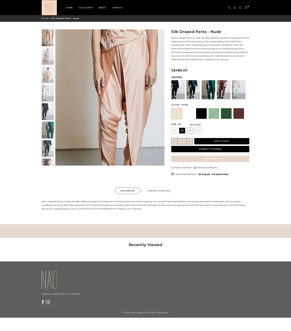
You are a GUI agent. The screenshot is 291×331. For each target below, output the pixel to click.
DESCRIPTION (127, 190)
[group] (109, 97)
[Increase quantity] (190, 141)
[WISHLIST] (240, 7)
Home (45, 18)
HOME (69, 7)
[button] (161, 98)
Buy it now (210, 159)
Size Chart (195, 124)
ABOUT (102, 7)
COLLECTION (85, 7)
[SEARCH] (229, 7)
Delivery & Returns (206, 167)
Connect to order (210, 149)
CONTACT (117, 7)
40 (190, 130)
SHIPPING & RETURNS (159, 190)
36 (174, 130)
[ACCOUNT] (234, 7)
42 (198, 130)
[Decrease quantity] (174, 141)
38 (182, 130)
